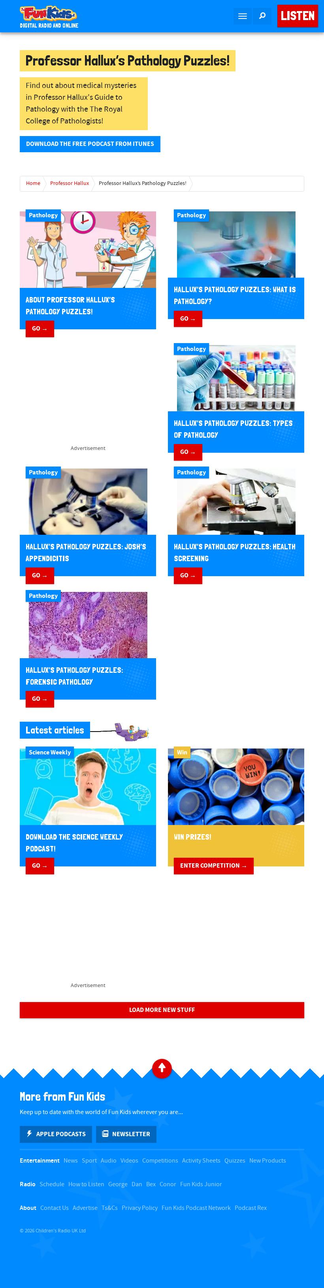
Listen (298, 15)
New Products (267, 1161)
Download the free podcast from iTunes (90, 144)
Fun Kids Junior (201, 1184)
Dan (137, 1184)
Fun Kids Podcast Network (196, 1208)
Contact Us (54, 1208)
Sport (89, 1161)
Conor (168, 1184)
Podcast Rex (251, 1208)
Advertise (85, 1208)
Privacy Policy (140, 1208)
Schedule (52, 1184)
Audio (109, 1161)
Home (33, 183)
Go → (40, 328)
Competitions (160, 1161)
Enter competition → (213, 865)
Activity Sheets (201, 1161)
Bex (151, 1184)
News (71, 1161)
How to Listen (86, 1184)
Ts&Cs (110, 1208)
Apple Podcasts (61, 1134)
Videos (129, 1161)
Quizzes (234, 1161)
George (118, 1184)
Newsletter (131, 1134)
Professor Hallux (69, 183)
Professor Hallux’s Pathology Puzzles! (142, 183)
